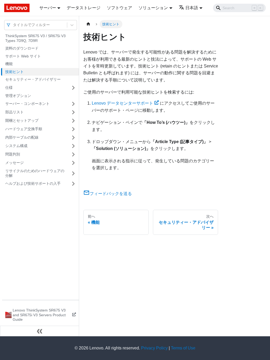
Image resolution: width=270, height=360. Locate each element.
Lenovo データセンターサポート (122, 103)
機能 (9, 64)
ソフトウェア (119, 8)
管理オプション (18, 96)
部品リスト (14, 112)
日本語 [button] (191, 8)
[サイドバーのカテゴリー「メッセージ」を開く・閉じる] (73, 163)
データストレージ (83, 8)
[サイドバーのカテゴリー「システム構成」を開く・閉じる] (73, 146)
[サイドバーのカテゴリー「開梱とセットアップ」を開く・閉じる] (73, 120)
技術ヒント (14, 72)
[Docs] (18, 8)
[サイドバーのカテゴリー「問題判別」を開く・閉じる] (73, 154)
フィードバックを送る (111, 193)
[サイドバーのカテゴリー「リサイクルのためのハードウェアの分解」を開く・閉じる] (73, 173)
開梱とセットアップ (21, 120)
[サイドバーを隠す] (39, 331)
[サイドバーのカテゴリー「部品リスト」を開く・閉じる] (73, 112)
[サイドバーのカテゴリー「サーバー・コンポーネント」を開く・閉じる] (73, 104)
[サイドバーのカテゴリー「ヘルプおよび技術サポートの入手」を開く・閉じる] (73, 183)
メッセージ (14, 162)
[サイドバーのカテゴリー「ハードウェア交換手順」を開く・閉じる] (73, 129)
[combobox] (13, 25)
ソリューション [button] (153, 8)
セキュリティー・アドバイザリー (33, 79)
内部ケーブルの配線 (21, 137)
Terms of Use (183, 348)
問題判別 (12, 154)
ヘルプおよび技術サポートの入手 (33, 183)
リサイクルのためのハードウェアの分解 (34, 173)
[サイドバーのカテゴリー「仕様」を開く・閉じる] (73, 88)
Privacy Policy (154, 348)
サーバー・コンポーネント (27, 103)
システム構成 (16, 146)
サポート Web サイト (23, 56)
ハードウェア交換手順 (23, 129)
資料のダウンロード (21, 48)
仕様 (9, 87)
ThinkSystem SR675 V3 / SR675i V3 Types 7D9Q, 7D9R (35, 38)
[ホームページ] (88, 24)
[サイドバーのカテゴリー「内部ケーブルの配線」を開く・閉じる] (73, 137)
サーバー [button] (47, 8)
